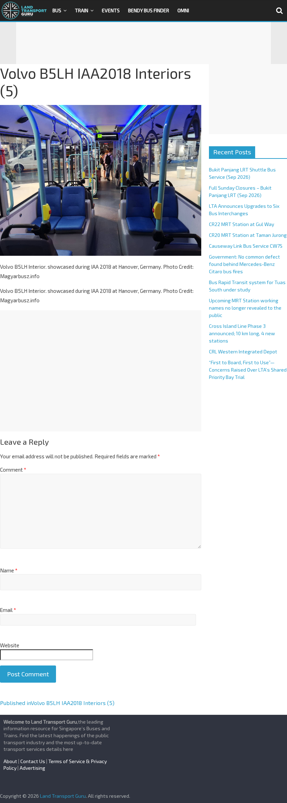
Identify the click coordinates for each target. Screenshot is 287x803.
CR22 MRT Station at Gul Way (241, 224)
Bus (56, 10)
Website (9, 645)
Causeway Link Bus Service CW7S (245, 246)
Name (9, 570)
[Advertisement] (143, 43)
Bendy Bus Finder (148, 10)
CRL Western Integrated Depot (243, 351)
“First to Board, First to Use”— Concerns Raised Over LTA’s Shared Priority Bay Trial (248, 369)
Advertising (32, 768)
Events (111, 10)
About (10, 761)
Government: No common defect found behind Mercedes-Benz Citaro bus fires (244, 264)
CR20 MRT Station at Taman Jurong (248, 235)
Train (81, 10)
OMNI (183, 10)
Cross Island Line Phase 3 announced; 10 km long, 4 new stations (242, 333)
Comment (13, 469)
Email (8, 610)
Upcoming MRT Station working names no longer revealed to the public (245, 307)
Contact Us (32, 761)
